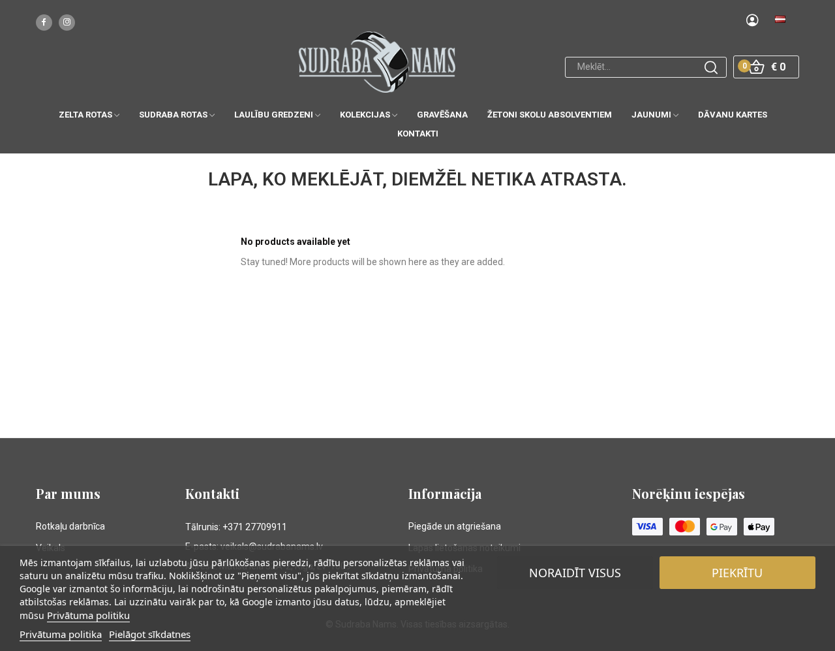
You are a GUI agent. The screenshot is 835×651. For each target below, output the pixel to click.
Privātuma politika (61, 634)
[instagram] (67, 22)
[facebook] (44, 22)
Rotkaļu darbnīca (70, 526)
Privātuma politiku (88, 615)
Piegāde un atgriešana (454, 526)
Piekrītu (737, 572)
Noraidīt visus (575, 572)
